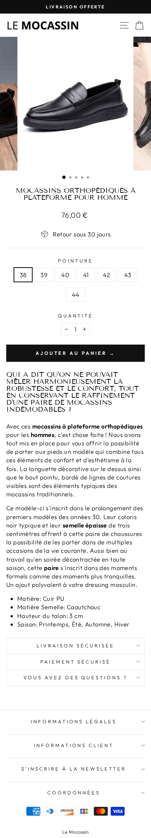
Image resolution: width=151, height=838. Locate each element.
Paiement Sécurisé (75, 662)
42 (106, 275)
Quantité (75, 316)
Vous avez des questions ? (75, 677)
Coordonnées (73, 792)
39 (43, 275)
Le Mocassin (75, 832)
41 (86, 275)
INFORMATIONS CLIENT (74, 745)
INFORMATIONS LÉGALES (74, 721)
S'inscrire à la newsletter (73, 769)
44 (76, 294)
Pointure (75, 261)
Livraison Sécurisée (75, 645)
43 (128, 275)
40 (65, 275)
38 (23, 275)
